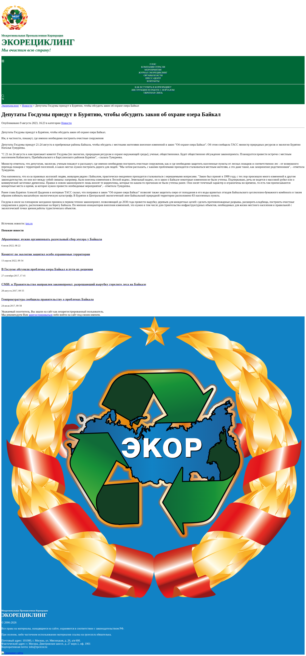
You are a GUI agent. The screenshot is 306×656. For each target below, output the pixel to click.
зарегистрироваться (40, 314)
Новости (66, 123)
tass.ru (29, 223)
